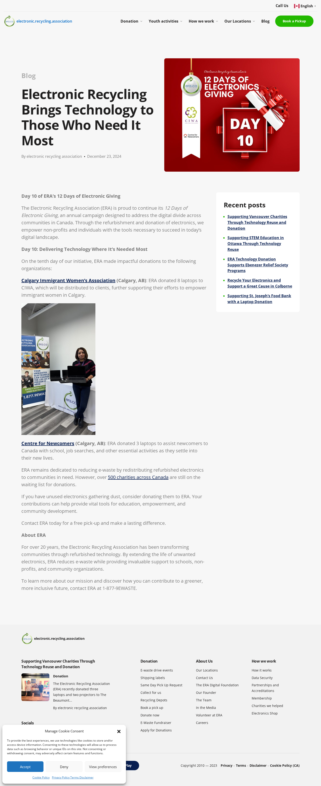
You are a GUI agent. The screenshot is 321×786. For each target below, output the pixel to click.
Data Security (262, 677)
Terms (241, 765)
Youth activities (163, 21)
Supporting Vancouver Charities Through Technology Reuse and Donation (257, 222)
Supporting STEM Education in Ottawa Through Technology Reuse (255, 243)
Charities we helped (267, 705)
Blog (265, 21)
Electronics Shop (265, 713)
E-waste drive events (157, 670)
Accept (25, 766)
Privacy (226, 765)
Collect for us (151, 692)
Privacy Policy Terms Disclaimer (73, 777)
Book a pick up (152, 707)
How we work (201, 21)
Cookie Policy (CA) (285, 765)
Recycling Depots (154, 700)
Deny (64, 766)
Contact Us (204, 677)
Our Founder (206, 692)
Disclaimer (258, 765)
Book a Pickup (294, 21)
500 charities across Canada (138, 477)
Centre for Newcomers (47, 443)
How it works (262, 670)
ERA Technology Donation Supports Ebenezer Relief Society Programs (257, 265)
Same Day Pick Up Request (161, 685)
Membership (262, 698)
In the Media (206, 707)
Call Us (282, 5)
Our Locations (237, 21)
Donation (129, 21)
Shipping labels (153, 677)
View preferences (103, 766)
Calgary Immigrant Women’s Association (68, 280)
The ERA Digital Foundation (217, 685)
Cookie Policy (41, 777)
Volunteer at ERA (209, 715)
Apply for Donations (156, 730)
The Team (203, 700)
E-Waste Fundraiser (156, 722)
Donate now (150, 715)
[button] (119, 731)
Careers (202, 722)
